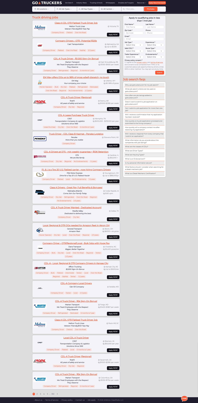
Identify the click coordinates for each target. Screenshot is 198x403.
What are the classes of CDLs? (136, 147)
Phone (148, 30)
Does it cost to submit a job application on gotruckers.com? (141, 103)
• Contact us (80, 400)
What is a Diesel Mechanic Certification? (140, 173)
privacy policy (142, 62)
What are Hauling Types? (134, 155)
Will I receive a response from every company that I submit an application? (144, 135)
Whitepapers (110, 3)
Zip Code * (128, 30)
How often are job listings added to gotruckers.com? (138, 96)
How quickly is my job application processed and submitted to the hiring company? (143, 122)
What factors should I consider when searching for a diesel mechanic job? (144, 168)
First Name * (129, 24)
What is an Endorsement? (135, 159)
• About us (38, 400)
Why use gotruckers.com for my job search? (142, 85)
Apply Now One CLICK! (157, 3)
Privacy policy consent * (133, 60)
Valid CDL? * (129, 48)
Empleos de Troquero (126, 3)
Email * (127, 36)
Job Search (69, 3)
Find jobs (150, 9)
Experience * (150, 42)
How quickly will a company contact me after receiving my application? (142, 128)
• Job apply (91, 400)
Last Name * (150, 24)
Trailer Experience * (132, 54)
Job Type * (128, 42)
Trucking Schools (96, 3)
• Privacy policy (67, 400)
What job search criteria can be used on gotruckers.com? (140, 90)
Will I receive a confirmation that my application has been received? (143, 116)
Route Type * (150, 48)
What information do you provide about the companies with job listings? (142, 141)
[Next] (57, 394)
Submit (159, 73)
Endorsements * (152, 54)
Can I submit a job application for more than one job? (143, 109)
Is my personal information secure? (138, 163)
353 (52, 394)
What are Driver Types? (134, 151)
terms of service (157, 62)
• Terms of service (51, 400)
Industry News (81, 3)
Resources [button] (140, 3)
